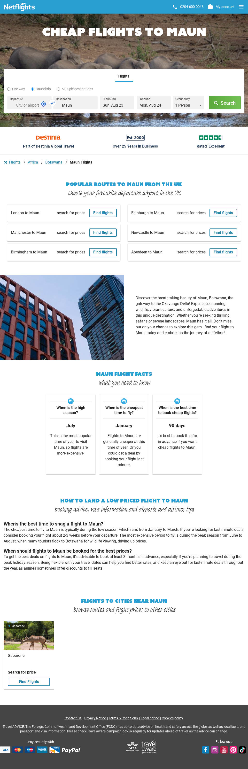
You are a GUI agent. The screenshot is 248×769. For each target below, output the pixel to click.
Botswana (54, 162)
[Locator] (43, 104)
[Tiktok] (242, 750)
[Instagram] (214, 750)
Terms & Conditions (124, 718)
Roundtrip (43, 89)
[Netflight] (19, 7)
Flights (15, 162)
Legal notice (150, 718)
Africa (33, 162)
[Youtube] (224, 750)
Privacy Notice (95, 718)
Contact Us (73, 718)
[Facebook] (205, 750)
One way (18, 89)
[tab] (124, 76)
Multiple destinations (77, 89)
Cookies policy (172, 718)
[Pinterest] (233, 750)
